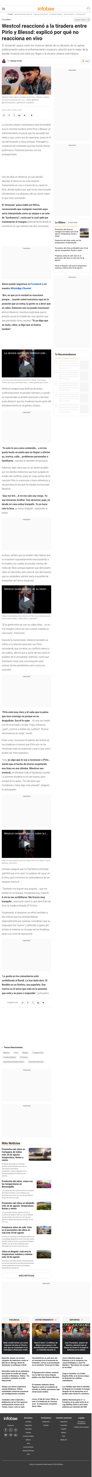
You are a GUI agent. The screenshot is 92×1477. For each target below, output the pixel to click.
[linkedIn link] (15, 1435)
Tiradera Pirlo (38, 1053)
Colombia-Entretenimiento (13, 1062)
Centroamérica (28, 1447)
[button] (3, 9)
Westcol (6, 1053)
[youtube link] (6, 1435)
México (28, 1440)
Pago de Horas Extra (41, 14)
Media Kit (63, 1440)
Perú (28, 1443)
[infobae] (46, 9)
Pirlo (16, 1053)
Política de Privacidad (81, 1427)
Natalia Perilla (16, 61)
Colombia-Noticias (36, 1062)
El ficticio (23, 1057)
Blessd (25, 1053)
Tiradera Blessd (9, 1057)
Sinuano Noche (69, 14)
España (28, 1432)
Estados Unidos (28, 1436)
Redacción (46, 1422)
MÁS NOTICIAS (26, 1275)
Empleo (46, 1425)
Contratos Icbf (80, 14)
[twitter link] (10, 1430)
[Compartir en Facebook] (9, 115)
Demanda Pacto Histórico (23, 14)
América (28, 1422)
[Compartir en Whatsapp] (4, 115)
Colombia (6, 20)
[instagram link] (15, 1430)
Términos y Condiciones (81, 1422)
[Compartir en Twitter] (14, 115)
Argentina (28, 1425)
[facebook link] (6, 1430)
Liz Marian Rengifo (55, 14)
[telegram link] (10, 1435)
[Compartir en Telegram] (24, 115)
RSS (28, 1454)
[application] (26, 363)
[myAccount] (88, 9)
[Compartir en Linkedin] (19, 115)
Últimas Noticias (28, 1451)
